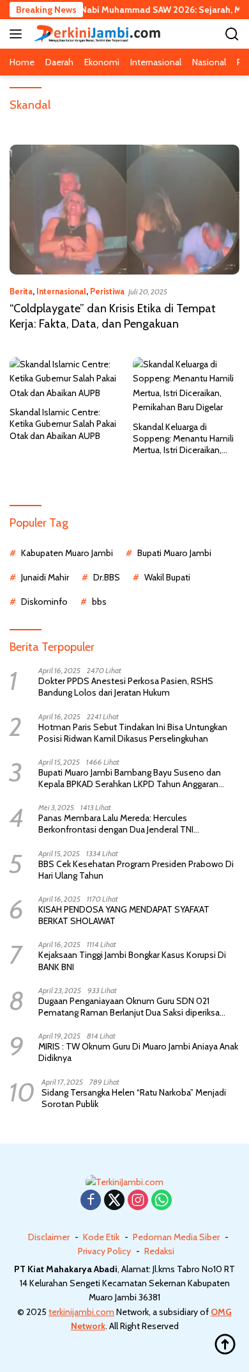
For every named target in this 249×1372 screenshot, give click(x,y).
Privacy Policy (104, 1251)
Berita (21, 291)
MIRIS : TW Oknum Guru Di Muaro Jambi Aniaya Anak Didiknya (138, 1052)
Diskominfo (44, 601)
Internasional (61, 291)
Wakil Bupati (167, 577)
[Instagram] (138, 1201)
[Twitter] (114, 1201)
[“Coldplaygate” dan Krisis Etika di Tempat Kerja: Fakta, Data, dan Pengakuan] (124, 210)
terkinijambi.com (81, 1312)
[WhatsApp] (161, 1201)
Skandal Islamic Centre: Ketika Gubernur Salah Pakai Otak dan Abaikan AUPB (63, 423)
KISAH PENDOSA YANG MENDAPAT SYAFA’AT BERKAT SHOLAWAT (123, 915)
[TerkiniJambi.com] (95, 33)
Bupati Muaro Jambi (174, 553)
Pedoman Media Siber (176, 1237)
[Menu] (18, 34)
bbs (99, 601)
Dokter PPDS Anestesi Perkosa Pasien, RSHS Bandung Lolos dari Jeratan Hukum (125, 686)
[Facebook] (90, 1201)
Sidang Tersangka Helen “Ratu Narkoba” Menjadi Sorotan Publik (134, 1098)
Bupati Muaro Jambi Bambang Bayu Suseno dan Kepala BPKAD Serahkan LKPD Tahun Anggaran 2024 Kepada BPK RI (129, 778)
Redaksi (159, 1251)
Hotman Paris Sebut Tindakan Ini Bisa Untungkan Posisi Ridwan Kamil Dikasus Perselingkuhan (132, 732)
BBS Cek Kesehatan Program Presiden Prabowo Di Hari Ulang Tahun (136, 869)
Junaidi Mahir (45, 577)
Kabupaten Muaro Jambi (67, 553)
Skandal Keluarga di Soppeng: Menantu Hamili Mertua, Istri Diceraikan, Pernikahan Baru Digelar (183, 438)
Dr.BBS (106, 577)
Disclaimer (49, 1237)
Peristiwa (107, 291)
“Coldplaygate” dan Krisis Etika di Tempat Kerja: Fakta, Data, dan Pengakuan (113, 315)
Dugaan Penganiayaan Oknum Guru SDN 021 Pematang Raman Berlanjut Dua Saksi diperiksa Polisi (129, 1006)
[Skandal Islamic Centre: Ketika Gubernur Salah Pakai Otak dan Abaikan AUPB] (63, 378)
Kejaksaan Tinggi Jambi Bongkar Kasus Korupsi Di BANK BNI (132, 960)
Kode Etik (101, 1237)
